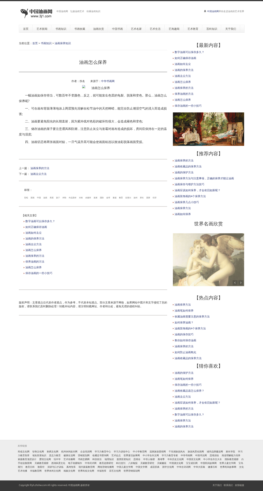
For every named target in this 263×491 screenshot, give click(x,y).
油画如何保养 (183, 214)
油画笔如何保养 (184, 310)
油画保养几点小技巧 (187, 202)
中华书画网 (108, 81)
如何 (135, 197)
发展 (95, 197)
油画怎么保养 (33, 250)
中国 (39, 197)
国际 (102, 197)
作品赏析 (72, 197)
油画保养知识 (63, 43)
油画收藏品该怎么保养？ (189, 390)
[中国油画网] (36, 13)
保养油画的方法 (34, 261)
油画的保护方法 (184, 172)
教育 (121, 197)
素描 (114, 197)
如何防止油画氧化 (185, 352)
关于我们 (217, 485)
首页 (35, 43)
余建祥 (88, 197)
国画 (32, 197)
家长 (142, 197)
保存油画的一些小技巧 (38, 273)
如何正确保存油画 (36, 227)
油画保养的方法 (39, 168)
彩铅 (26, 197)
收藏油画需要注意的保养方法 (192, 316)
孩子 (58, 197)
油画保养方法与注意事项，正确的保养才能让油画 (204, 178)
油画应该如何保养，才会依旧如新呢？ (197, 190)
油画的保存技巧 (184, 334)
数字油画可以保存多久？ (40, 221)
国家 (148, 197)
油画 (45, 197)
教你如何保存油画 (185, 340)
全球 (108, 197)
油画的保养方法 (34, 238)
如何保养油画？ (184, 322)
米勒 (64, 197)
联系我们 (228, 485)
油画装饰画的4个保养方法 (190, 196)
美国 (52, 197)
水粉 (81, 197)
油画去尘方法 (38, 174)
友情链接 (239, 485)
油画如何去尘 (33, 232)
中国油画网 (213, 11)
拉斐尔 (128, 197)
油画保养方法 (183, 208)
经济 (155, 197)
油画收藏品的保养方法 (188, 166)
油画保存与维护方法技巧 (189, 184)
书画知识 (46, 43)
